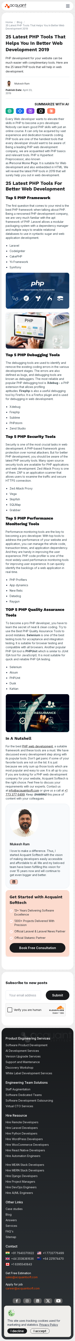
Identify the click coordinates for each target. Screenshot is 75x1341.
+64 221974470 (53, 1258)
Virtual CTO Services (19, 1106)
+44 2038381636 (22, 1258)
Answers (11, 1220)
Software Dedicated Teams (24, 1095)
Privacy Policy (48, 1324)
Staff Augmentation (18, 1089)
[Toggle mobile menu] (67, 6)
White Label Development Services (29, 1073)
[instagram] (27, 1300)
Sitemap (11, 1237)
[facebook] (17, 1300)
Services (11, 1225)
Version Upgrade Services (23, 1056)
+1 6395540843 (21, 1264)
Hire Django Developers (22, 1176)
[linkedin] (38, 1300)
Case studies (14, 1209)
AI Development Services (22, 1050)
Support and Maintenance (23, 1062)
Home (9, 22)
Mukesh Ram (20, 844)
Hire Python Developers (21, 1133)
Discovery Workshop (19, 1067)
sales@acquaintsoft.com (22, 1277)
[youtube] (58, 1300)
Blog (19, 22)
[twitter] (48, 1300)
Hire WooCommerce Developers (27, 1144)
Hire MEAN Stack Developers (25, 1164)
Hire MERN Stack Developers (25, 1170)
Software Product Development (26, 1045)
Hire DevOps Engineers (21, 1187)
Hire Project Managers (20, 1181)
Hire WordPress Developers (24, 1139)
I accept (40, 1331)
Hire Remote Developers (22, 1122)
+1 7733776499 (53, 1253)
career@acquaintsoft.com (23, 1288)
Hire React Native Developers (25, 1150)
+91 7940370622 (22, 1253)
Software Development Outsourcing (29, 1100)
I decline (17, 1331)
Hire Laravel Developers (22, 1127)
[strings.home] (15, 6)
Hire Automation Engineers (23, 1156)
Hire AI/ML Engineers (19, 1192)
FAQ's (9, 1231)
